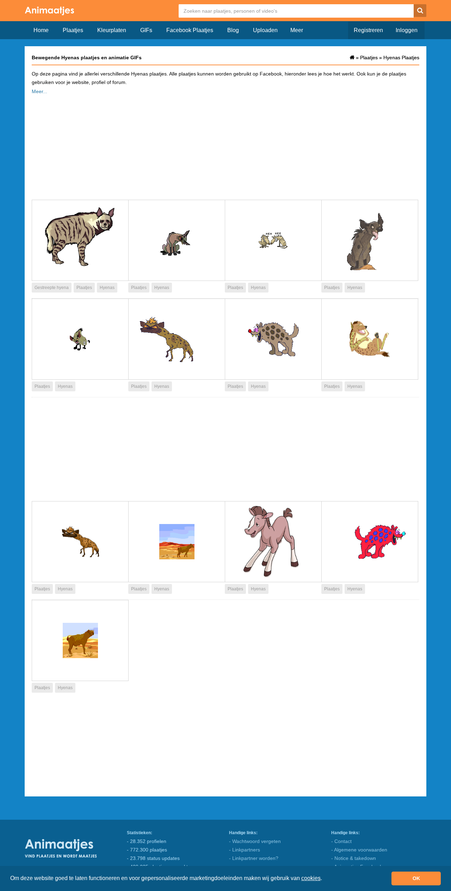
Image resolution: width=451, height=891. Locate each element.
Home (41, 30)
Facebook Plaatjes (189, 30)
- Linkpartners (244, 850)
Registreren (368, 30)
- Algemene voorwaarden (359, 850)
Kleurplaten (111, 30)
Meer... (39, 91)
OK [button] (416, 878)
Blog (233, 30)
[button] (324, 879)
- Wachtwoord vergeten (255, 841)
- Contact (341, 841)
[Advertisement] (225, 145)
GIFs (146, 30)
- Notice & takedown (353, 858)
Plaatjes (73, 30)
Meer (296, 30)
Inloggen (407, 30)
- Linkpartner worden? (253, 858)
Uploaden (265, 30)
